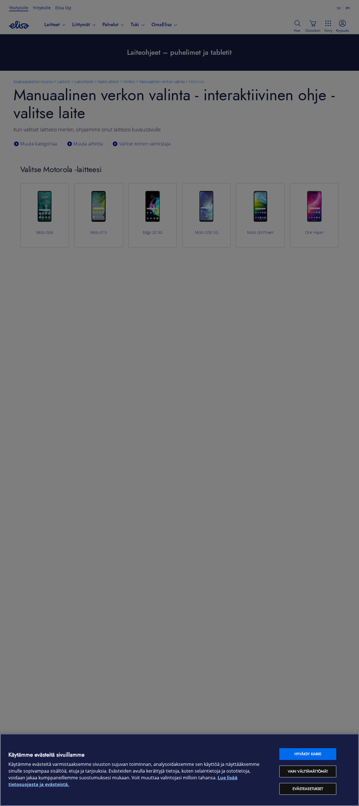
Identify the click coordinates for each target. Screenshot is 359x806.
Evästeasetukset (308, 788)
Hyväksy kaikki (307, 754)
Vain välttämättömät (308, 771)
